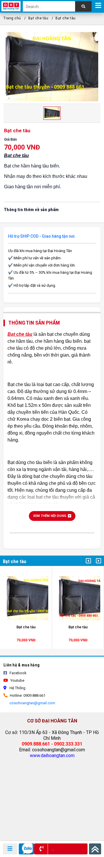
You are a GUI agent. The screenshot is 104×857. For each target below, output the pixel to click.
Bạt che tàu (38, 18)
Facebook (18, 673)
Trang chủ (12, 18)
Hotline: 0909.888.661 (27, 695)
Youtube (17, 680)
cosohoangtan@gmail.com (32, 703)
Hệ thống (17, 688)
